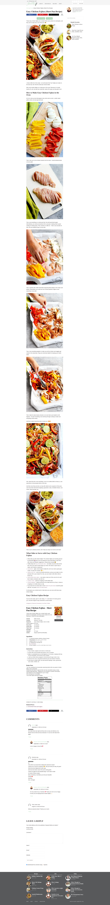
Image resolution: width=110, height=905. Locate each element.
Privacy (83, 901)
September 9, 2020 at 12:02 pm (39, 727)
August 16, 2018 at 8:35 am (38, 806)
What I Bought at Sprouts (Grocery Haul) (77, 883)
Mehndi (33, 725)
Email (28, 850)
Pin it (46, 598)
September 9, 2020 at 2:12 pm (41, 743)
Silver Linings (55, 882)
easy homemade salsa (40, 563)
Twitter (48, 603)
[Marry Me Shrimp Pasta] (28, 884)
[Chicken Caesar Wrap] (28, 890)
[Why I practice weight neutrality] (48, 890)
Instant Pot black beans (41, 587)
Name (28, 845)
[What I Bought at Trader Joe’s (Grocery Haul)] (68, 890)
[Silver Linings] (48, 884)
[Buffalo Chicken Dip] (28, 878)
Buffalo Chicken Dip (37, 876)
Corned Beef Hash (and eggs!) (35, 706)
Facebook (39, 603)
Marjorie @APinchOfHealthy (40, 741)
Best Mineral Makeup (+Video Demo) (76, 877)
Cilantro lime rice (31, 572)
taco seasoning (32, 643)
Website (28, 855)
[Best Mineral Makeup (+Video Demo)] (68, 878)
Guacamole (30, 568)
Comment (29, 832)
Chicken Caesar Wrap (37, 888)
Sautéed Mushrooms (37, 894)
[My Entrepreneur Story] (68, 896)
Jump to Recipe (40, 18)
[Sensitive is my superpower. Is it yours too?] (48, 896)
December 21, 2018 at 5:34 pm (39, 759)
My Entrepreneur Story (77, 894)
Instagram (28, 603)
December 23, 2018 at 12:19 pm (41, 789)
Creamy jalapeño (31, 582)
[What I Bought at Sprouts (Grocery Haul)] (68, 884)
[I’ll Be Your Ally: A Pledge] (48, 878)
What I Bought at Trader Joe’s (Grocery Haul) (76, 890)
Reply (29, 736)
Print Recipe (49, 18)
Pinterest (34, 603)
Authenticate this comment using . (37, 864)
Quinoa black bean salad (33, 577)
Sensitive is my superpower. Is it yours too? (57, 896)
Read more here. (78, 11)
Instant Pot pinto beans (50, 585)
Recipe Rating (29, 827)
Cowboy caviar (31, 580)
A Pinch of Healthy (31, 3)
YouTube (44, 603)
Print (59, 620)
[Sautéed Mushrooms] (28, 896)
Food (31, 8)
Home (27, 8)
